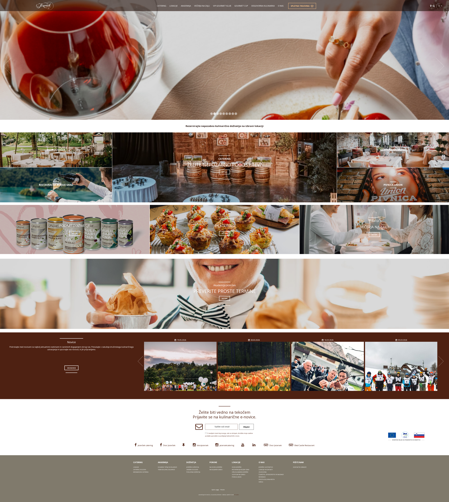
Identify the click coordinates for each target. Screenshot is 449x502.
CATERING (161, 6)
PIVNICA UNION (393, 184)
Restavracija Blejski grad (240, 469)
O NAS (281, 6)
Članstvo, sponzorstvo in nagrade (271, 474)
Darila (261, 482)
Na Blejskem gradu (216, 469)
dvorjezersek (202, 445)
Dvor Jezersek (275, 445)
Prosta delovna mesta (267, 479)
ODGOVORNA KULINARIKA (263, 6)
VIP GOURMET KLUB (222, 6)
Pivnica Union (236, 477)
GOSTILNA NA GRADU (393, 149)
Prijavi (246, 427)
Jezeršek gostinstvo (266, 467)
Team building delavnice (166, 469)
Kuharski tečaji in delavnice (167, 467)
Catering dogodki (139, 469)
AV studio (236, 494)
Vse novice (71, 368)
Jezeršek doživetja (192, 467)
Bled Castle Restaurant (304, 445)
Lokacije (136, 467)
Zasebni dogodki (192, 469)
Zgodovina (262, 472)
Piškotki (222, 490)
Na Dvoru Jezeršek (216, 467)
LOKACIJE (173, 6)
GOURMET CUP (241, 6)
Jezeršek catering (145, 445)
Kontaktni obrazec (300, 467)
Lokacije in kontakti (266, 469)
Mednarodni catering (140, 472)
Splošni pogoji (215, 490)
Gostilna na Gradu (238, 474)
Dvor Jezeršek (169, 445)
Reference (262, 477)
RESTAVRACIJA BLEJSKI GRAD (56, 184)
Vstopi (224, 172)
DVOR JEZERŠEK (56, 149)
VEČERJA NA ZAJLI (202, 6)
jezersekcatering (227, 445)
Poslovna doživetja (193, 472)
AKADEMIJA (186, 6)
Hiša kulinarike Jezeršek (240, 472)
